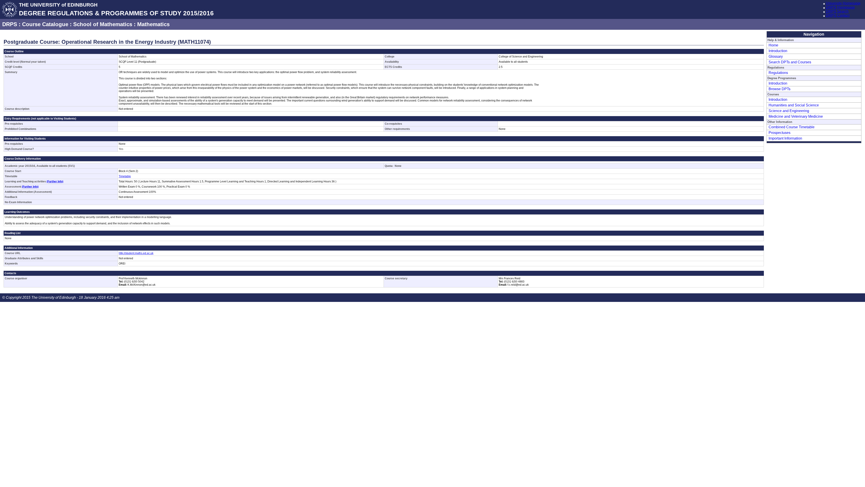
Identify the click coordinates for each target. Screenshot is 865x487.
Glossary (776, 56)
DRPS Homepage (840, 7)
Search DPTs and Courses (790, 62)
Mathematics (153, 24)
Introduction (778, 51)
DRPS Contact (837, 15)
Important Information (785, 138)
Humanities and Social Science (794, 105)
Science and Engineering (789, 111)
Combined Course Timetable (792, 127)
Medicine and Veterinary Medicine (796, 116)
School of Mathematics (102, 24)
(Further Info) (55, 181)
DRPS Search (837, 11)
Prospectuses (779, 133)
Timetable (125, 176)
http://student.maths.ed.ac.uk (136, 253)
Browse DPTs (779, 89)
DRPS (9, 24)
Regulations (778, 73)
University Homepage (843, 3)
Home (773, 45)
